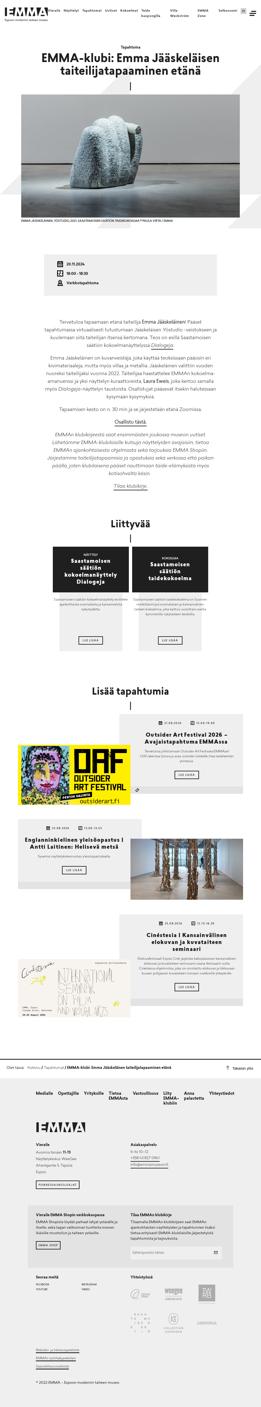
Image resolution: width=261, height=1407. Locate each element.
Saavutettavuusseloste (52, 1366)
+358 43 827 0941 (145, 1158)
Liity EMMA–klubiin (171, 1099)
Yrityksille (94, 1094)
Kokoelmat (129, 10)
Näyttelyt (71, 10)
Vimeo (86, 1289)
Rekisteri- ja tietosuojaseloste (57, 1350)
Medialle (44, 1094)
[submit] (216, 1253)
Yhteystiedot (221, 1094)
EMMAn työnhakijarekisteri (56, 1358)
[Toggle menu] (253, 13)
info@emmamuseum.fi (149, 1165)
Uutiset (111, 10)
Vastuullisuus (145, 1094)
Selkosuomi (228, 10)
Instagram (89, 1285)
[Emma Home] (26, 11)
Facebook (42, 1285)
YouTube (42, 1289)
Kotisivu (34, 1068)
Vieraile (54, 10)
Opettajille (68, 1094)
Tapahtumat (92, 10)
